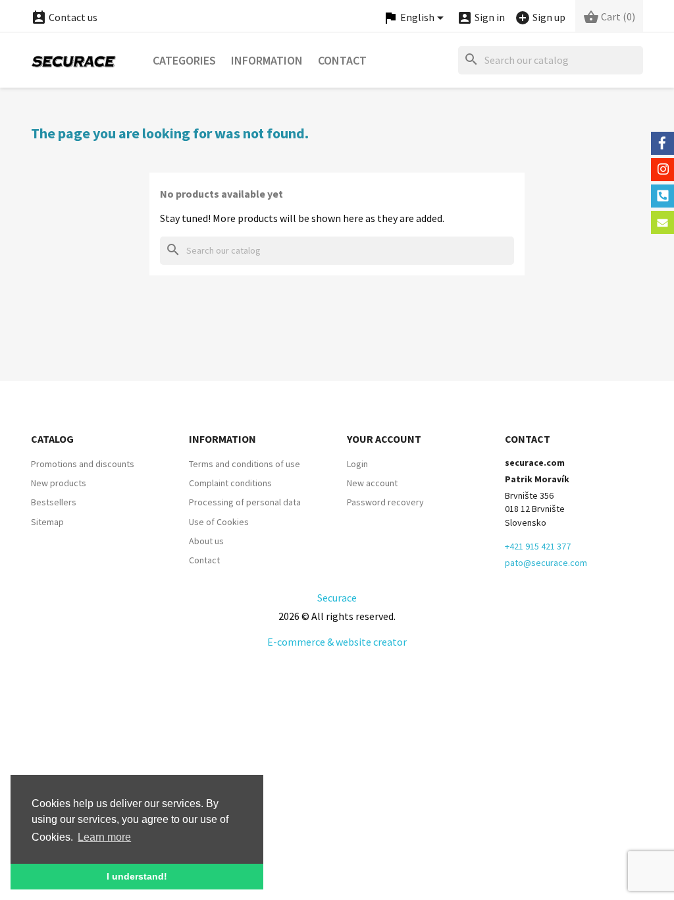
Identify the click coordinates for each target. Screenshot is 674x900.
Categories (184, 60)
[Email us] (662, 222)
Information (267, 60)
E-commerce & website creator (337, 641)
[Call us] (662, 196)
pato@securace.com (546, 563)
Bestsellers (53, 502)
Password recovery (385, 502)
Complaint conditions (230, 483)
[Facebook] (662, 143)
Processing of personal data (245, 502)
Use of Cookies (219, 522)
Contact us (64, 17)
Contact (342, 60)
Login (357, 464)
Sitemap (47, 522)
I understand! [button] (137, 876)
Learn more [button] (104, 837)
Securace (337, 597)
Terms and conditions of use (244, 464)
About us (206, 541)
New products (58, 483)
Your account (384, 438)
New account (372, 483)
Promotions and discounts (82, 464)
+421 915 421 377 (538, 546)
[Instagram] (662, 169)
